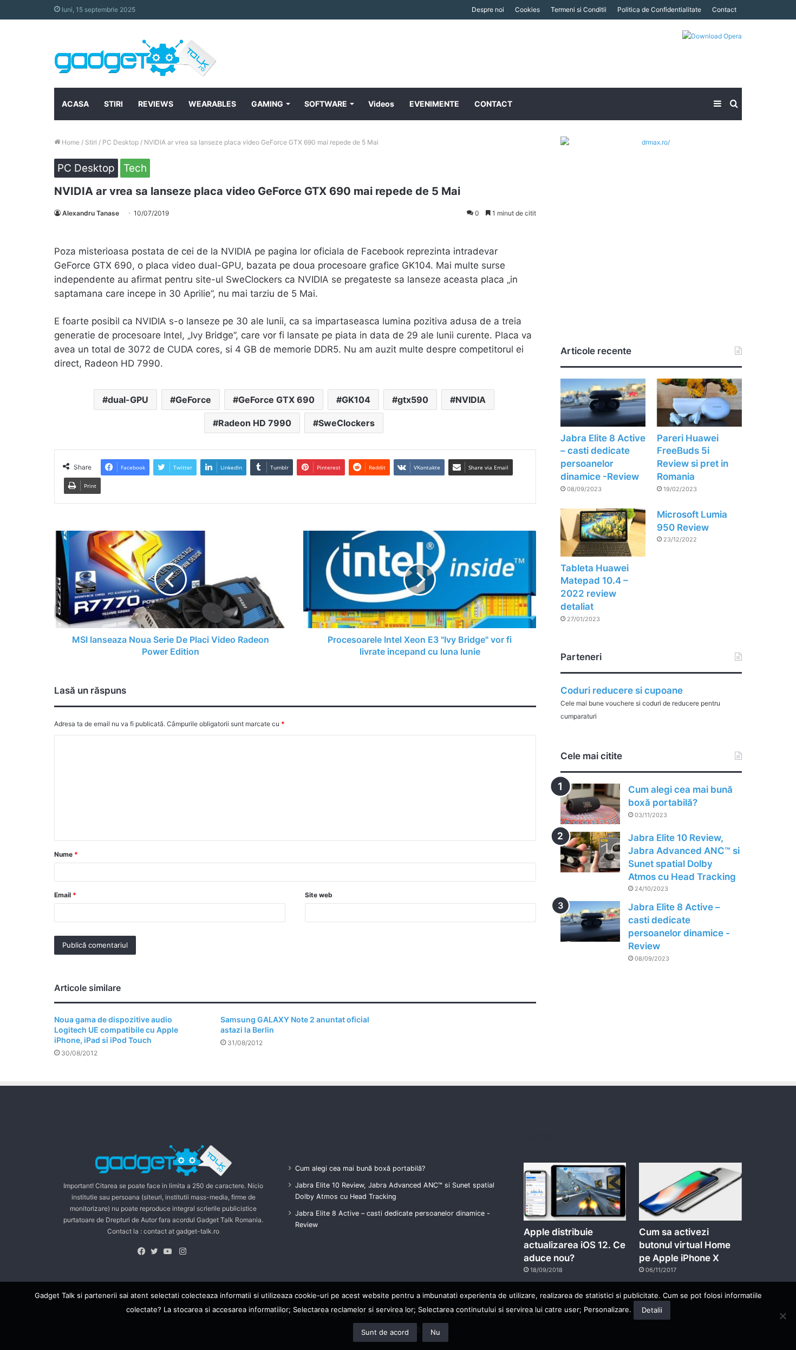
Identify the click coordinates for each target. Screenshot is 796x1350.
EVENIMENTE (434, 103)
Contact (724, 9)
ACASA (75, 103)
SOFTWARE (325, 103)
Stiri (91, 142)
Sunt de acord (385, 1332)
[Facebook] (144, 1251)
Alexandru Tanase (90, 213)
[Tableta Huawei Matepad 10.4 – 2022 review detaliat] (602, 532)
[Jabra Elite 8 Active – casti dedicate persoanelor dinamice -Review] (602, 403)
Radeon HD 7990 (254, 423)
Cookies (527, 9)
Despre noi (488, 9)
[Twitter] (157, 1251)
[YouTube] (170, 1251)
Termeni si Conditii (578, 9)
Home (70, 142)
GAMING (267, 103)
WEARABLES (212, 103)
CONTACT (493, 103)
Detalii (652, 1310)
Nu (435, 1332)
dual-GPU (128, 399)
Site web (318, 895)
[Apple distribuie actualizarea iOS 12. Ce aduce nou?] (575, 1192)
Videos (381, 103)
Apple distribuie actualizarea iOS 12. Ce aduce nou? (574, 1245)
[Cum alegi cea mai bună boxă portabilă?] (590, 804)
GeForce (193, 399)
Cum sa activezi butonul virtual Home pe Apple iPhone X (684, 1245)
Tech (135, 168)
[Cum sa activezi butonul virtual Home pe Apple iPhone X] (690, 1192)
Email (65, 895)
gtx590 (412, 399)
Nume (66, 854)
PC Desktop (120, 142)
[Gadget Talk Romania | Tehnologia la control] (135, 53)
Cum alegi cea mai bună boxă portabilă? (360, 1168)
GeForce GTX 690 (276, 399)
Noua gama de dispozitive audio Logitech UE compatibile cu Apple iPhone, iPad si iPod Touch (116, 1030)
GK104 (356, 399)
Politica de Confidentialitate (659, 9)
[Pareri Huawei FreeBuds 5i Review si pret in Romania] (699, 403)
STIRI (113, 103)
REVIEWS (155, 103)
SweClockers (346, 423)
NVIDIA (470, 399)
